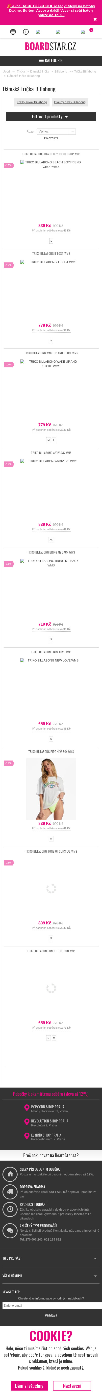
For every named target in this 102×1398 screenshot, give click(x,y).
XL (51, 539)
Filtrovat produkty (47, 116)
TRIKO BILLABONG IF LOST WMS (51, 253)
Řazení (31, 131)
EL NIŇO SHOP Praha (46, 1135)
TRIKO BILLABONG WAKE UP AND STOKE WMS (51, 353)
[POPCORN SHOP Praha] (26, 1109)
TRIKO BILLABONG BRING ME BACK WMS (51, 552)
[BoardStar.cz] (51, 46)
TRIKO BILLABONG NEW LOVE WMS (51, 652)
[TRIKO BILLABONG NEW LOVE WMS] (51, 689)
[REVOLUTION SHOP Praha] (26, 1123)
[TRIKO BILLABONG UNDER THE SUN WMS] (51, 988)
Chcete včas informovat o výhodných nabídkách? (51, 1298)
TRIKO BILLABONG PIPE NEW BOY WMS (51, 751)
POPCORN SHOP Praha (47, 1106)
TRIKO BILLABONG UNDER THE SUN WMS (51, 951)
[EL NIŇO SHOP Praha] (26, 1137)
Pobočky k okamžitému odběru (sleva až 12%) (51, 1094)
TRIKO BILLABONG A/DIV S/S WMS (51, 453)
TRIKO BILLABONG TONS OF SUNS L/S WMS (51, 851)
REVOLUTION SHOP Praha (49, 1120)
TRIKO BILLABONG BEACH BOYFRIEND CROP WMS (51, 154)
